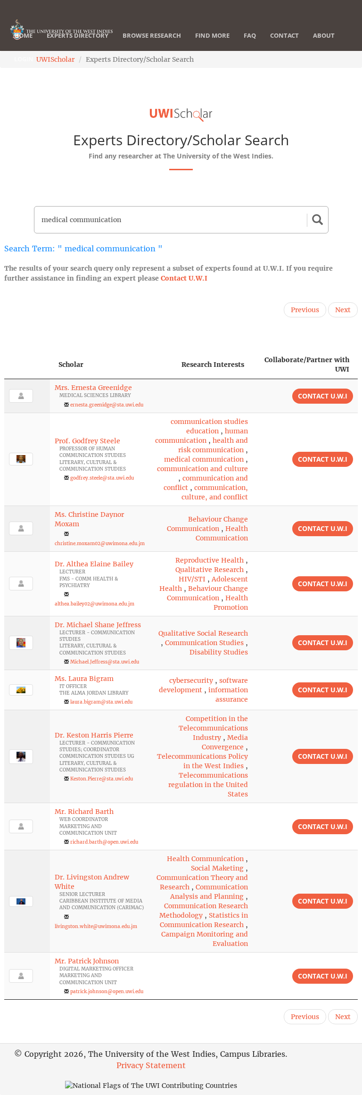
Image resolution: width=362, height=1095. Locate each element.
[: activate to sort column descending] (27, 364)
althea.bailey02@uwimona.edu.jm (94, 604)
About (324, 35)
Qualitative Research (209, 569)
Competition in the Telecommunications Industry (213, 728)
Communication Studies (204, 643)
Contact (284, 35)
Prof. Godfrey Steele (87, 441)
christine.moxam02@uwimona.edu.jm (100, 543)
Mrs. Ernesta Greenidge (93, 387)
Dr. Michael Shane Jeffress (98, 625)
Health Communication (205, 858)
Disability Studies (218, 652)
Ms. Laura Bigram (84, 678)
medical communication (204, 459)
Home (23, 35)
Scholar (70, 364)
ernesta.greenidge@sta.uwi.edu (106, 405)
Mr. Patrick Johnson (87, 961)
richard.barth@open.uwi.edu (104, 842)
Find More (212, 35)
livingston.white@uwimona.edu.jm (96, 926)
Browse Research (152, 35)
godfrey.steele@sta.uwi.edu (102, 478)
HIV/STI (192, 579)
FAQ (250, 35)
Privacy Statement (151, 1065)
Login (23, 59)
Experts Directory (77, 35)
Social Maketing (217, 868)
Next (343, 310)
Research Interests (212, 364)
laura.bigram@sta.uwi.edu (101, 702)
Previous (305, 310)
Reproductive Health (209, 560)
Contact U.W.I (184, 278)
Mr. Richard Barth (84, 811)
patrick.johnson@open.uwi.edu (106, 991)
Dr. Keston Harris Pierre (94, 735)
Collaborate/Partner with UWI (306, 364)
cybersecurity (191, 680)
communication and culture (202, 469)
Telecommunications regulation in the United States (208, 784)
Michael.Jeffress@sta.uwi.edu (104, 662)
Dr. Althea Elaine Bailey (94, 564)
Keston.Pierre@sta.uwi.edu (101, 779)
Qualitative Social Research (203, 633)
